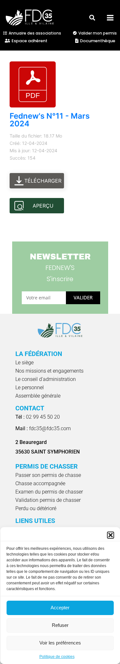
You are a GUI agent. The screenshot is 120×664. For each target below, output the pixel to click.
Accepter (60, 607)
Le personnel (29, 387)
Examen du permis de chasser (49, 492)
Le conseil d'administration (45, 379)
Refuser (60, 625)
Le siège (24, 363)
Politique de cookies (57, 656)
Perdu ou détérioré (35, 508)
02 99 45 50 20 (37, 417)
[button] (110, 535)
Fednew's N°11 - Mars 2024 (50, 119)
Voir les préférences (60, 642)
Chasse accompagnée (40, 483)
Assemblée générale (37, 396)
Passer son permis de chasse (48, 475)
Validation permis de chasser (48, 500)
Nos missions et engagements (49, 371)
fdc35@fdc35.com (43, 428)
